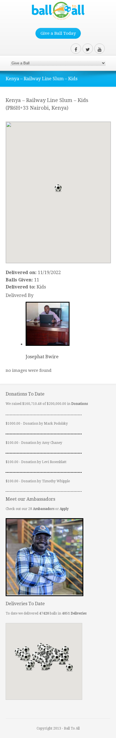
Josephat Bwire (42, 356)
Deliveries (78, 613)
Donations (79, 404)
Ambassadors (43, 509)
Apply (64, 509)
